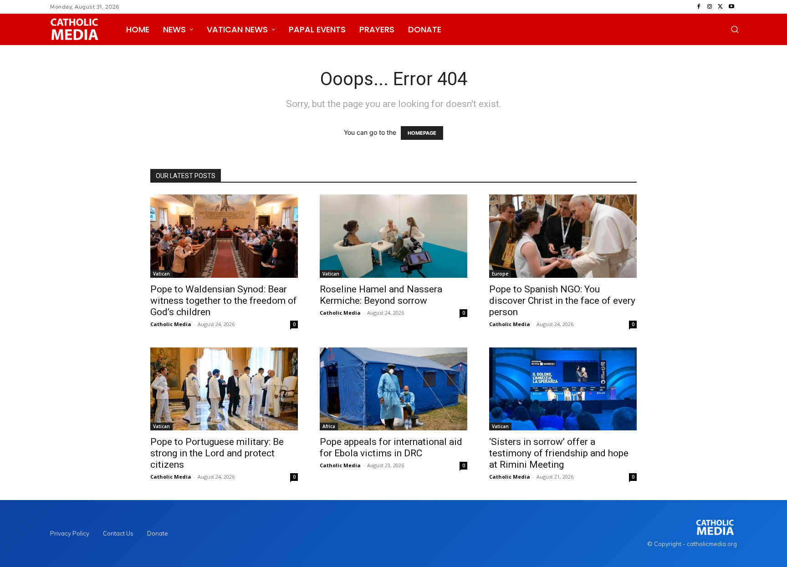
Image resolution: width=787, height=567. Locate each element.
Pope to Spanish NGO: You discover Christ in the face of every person (562, 300)
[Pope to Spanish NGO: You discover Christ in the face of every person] (563, 235)
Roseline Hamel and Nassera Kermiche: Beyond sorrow (381, 295)
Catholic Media (170, 324)
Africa (328, 426)
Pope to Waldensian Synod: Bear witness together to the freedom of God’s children (223, 300)
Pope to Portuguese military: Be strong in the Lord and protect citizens (217, 453)
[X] (720, 6)
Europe (500, 274)
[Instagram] (709, 6)
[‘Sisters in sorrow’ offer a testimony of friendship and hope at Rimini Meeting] (563, 388)
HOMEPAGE (422, 133)
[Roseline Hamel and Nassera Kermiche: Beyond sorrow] (393, 235)
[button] (735, 29)
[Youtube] (731, 6)
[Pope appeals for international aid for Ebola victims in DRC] (393, 388)
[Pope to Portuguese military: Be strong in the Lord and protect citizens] (224, 388)
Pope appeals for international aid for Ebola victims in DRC (391, 447)
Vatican (161, 274)
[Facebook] (698, 6)
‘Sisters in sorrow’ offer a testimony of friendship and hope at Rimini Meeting (559, 453)
